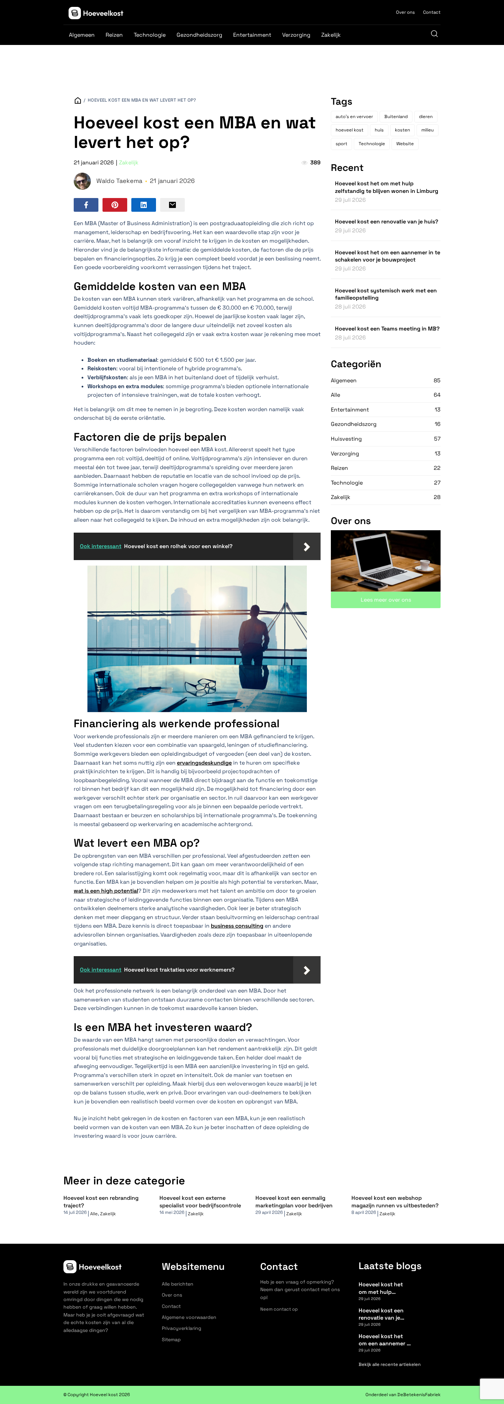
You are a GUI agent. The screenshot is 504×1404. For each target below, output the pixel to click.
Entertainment (252, 34)
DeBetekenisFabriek (419, 1394)
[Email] (172, 205)
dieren (426, 116)
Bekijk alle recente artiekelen (390, 1364)
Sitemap (171, 1339)
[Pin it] (115, 205)
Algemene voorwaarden (189, 1317)
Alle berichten (177, 1284)
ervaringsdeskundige (204, 762)
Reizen (114, 34)
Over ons (405, 12)
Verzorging (296, 34)
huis (379, 130)
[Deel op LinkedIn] (143, 205)
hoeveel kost (349, 130)
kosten (402, 130)
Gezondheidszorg (199, 34)
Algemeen (82, 34)
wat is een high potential (106, 890)
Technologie (150, 34)
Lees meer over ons (386, 599)
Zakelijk (331, 34)
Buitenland (396, 116)
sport (341, 144)
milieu (427, 130)
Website (405, 144)
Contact (432, 12)
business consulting (237, 925)
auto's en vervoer (354, 116)
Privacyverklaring (181, 1328)
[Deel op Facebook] (86, 205)
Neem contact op (279, 1309)
